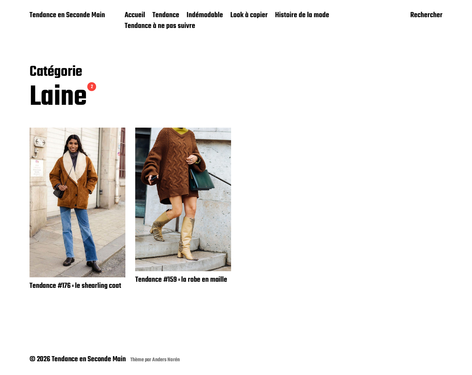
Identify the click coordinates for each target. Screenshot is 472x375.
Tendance (165, 15)
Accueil (135, 15)
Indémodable (205, 15)
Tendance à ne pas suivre (160, 26)
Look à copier (249, 15)
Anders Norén (166, 360)
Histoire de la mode (302, 15)
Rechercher (426, 15)
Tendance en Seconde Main (67, 15)
